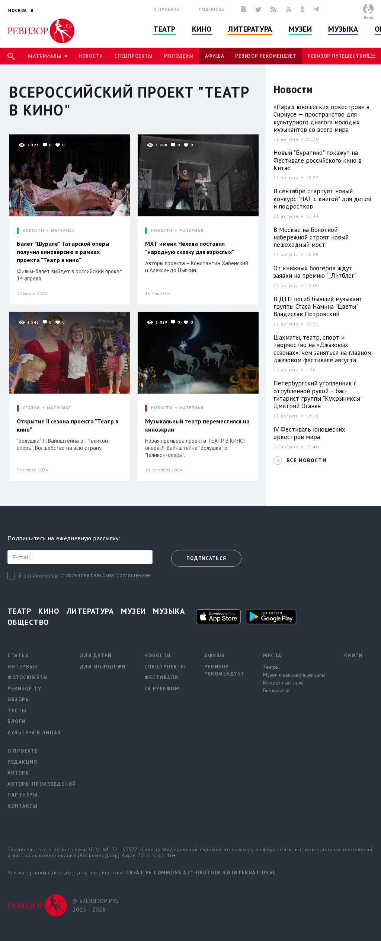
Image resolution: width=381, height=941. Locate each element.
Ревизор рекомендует (265, 56)
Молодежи (179, 56)
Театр (164, 29)
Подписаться (206, 558)
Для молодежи (103, 667)
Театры (271, 667)
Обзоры (18, 699)
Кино (202, 29)
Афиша (214, 56)
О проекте (166, 9)
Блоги (16, 721)
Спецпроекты (133, 56)
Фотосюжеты (27, 677)
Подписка (211, 9)
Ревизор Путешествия (338, 56)
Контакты (22, 806)
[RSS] (273, 9)
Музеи (300, 29)
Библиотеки (276, 690)
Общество (28, 622)
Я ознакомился (38, 575)
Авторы (18, 773)
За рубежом (161, 689)
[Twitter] (258, 9)
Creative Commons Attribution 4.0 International (201, 873)
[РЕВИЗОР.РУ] (40, 31)
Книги (353, 655)
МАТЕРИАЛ (63, 230)
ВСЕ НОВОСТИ (306, 460)
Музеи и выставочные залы (294, 674)
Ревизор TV (24, 689)
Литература (250, 29)
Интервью (22, 667)
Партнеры (22, 795)
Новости (91, 56)
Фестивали (161, 677)
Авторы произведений (41, 784)
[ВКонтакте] (243, 9)
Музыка (343, 29)
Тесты (17, 711)
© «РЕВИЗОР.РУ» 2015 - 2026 (96, 905)
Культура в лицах (34, 732)
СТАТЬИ (31, 408)
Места (272, 655)
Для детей (96, 655)
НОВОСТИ (33, 230)
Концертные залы (283, 682)
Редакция (22, 762)
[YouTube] (288, 9)
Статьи (18, 655)
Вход (369, 17)
